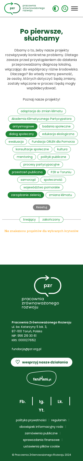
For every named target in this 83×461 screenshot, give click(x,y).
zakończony (51, 219)
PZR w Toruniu (61, 172)
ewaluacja (16, 141)
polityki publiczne (53, 157)
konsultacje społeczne (32, 149)
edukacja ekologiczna (58, 134)
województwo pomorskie (41, 187)
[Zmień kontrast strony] (55, 8)
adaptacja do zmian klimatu (42, 111)
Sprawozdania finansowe (41, 440)
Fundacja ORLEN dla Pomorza (53, 141)
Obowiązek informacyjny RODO (41, 427)
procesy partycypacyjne (41, 164)
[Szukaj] (65, 8)
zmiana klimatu (60, 195)
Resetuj (41, 207)
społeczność (53, 180)
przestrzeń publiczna (27, 172)
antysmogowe (23, 126)
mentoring (25, 157)
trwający (29, 219)
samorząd (28, 180)
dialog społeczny (21, 134)
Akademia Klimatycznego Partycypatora (41, 119)
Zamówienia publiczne (41, 433)
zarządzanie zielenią (26, 195)
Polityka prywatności (31, 420)
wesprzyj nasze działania (41, 362)
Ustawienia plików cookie (41, 446)
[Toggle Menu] (74, 8)
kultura (62, 149)
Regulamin (58, 420)
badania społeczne (56, 126)
